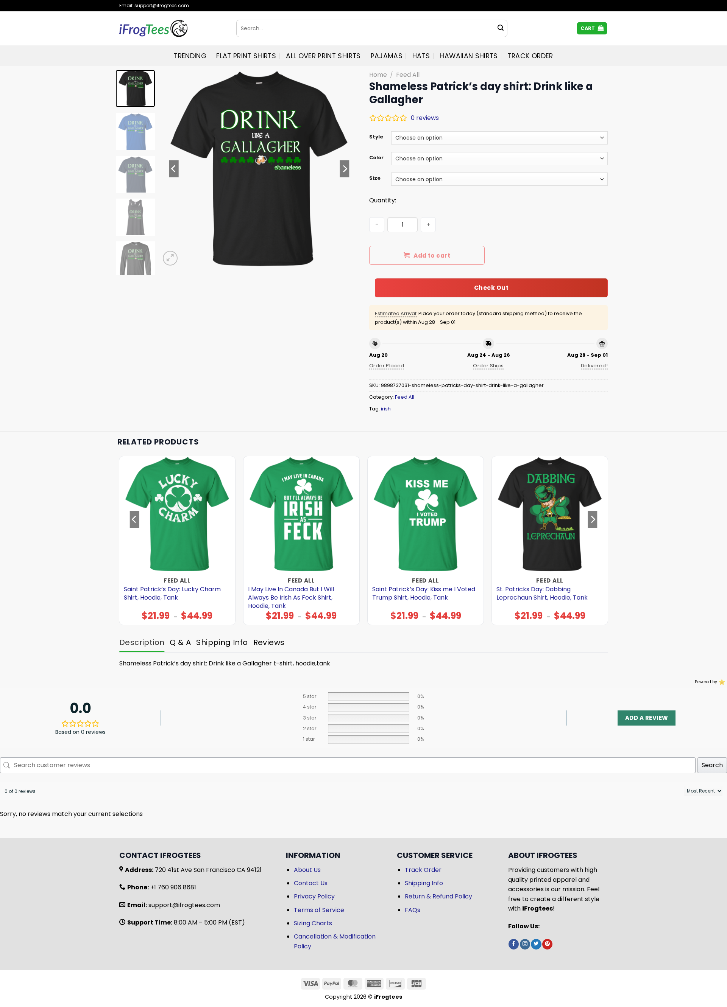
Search (712, 765)
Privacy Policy (314, 896)
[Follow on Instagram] (525, 944)
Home (378, 74)
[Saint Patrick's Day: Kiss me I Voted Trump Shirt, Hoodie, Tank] (426, 514)
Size (375, 178)
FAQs (412, 910)
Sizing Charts (313, 923)
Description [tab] (141, 642)
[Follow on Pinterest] (547, 944)
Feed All (408, 74)
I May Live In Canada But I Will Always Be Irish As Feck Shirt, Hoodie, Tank (291, 597)
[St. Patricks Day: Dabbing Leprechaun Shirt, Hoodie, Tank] (550, 514)
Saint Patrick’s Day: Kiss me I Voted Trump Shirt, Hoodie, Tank (423, 593)
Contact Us (311, 883)
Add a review (646, 718)
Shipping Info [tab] (222, 642)
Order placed (386, 365)
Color (376, 157)
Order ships (488, 365)
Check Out (491, 288)
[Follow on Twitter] (536, 944)
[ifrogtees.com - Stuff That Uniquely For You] (172, 28)
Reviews (269, 642)
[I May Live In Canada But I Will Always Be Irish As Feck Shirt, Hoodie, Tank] (301, 514)
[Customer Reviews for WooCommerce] (721, 682)
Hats (421, 56)
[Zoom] (170, 258)
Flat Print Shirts (246, 56)
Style (376, 137)
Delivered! (594, 365)
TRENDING (190, 56)
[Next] (344, 168)
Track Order (530, 56)
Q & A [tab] (180, 642)
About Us (307, 870)
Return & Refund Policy (438, 896)
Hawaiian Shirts (469, 56)
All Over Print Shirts (323, 56)
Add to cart (431, 256)
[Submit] (500, 28)
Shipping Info (424, 883)
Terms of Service (319, 910)
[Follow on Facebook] (514, 944)
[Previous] (174, 168)
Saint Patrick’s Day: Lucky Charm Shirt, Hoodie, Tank (172, 593)
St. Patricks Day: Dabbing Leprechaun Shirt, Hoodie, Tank (542, 593)
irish (386, 409)
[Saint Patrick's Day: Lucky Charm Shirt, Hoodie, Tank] (177, 514)
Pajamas (387, 56)
